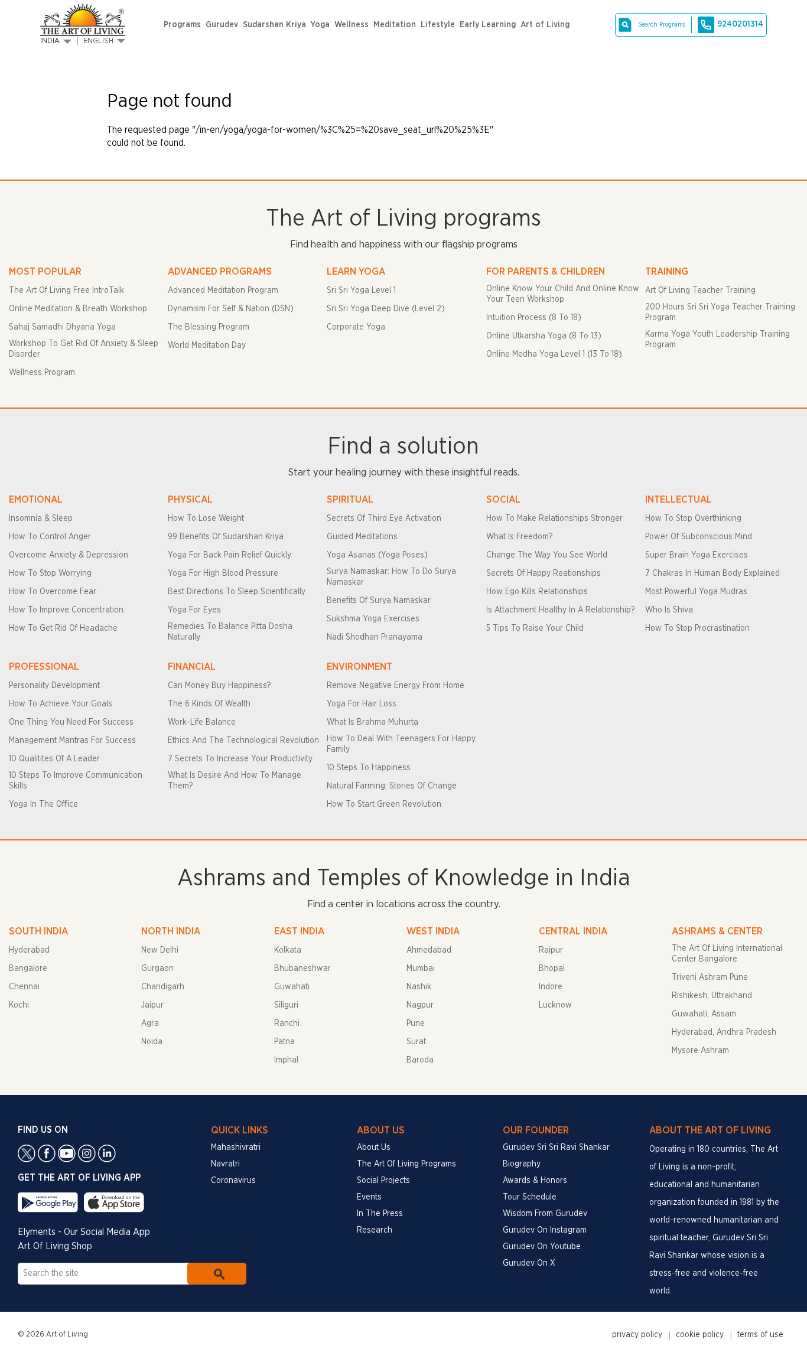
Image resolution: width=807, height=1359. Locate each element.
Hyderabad (29, 950)
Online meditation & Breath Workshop (78, 309)
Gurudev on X (529, 1263)
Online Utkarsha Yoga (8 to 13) (543, 336)
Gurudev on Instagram (545, 1230)
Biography (522, 1164)
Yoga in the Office (43, 804)
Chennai (24, 987)
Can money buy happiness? (219, 686)
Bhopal (552, 968)
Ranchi (287, 1023)
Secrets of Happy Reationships (543, 573)
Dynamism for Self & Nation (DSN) (231, 309)
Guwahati (292, 987)
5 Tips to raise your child (535, 628)
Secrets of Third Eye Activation (384, 518)
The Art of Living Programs (406, 1164)
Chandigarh (162, 987)
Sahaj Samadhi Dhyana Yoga (62, 327)
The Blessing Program (208, 327)
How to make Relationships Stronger (554, 518)
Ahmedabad (428, 950)
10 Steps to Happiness (369, 768)
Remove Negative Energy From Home (395, 686)
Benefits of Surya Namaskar (379, 601)
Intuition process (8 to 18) (533, 318)
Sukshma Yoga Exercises (373, 619)
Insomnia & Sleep (41, 518)
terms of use (760, 1335)
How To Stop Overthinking (693, 518)
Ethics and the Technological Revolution (243, 740)
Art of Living (545, 25)
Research (374, 1230)
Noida (151, 1042)
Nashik (418, 987)
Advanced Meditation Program (223, 290)
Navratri (225, 1164)
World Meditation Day (207, 345)
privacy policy (637, 1335)
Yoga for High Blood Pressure (223, 573)
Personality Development (54, 686)
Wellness (351, 25)
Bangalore (28, 968)
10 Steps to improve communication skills (75, 780)
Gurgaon (157, 968)
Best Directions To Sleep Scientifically (236, 592)
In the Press (380, 1214)
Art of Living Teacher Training (700, 290)
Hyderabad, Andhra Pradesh (724, 1032)
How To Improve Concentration (66, 610)
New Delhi (159, 950)
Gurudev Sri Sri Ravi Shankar (556, 1147)
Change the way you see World (546, 555)
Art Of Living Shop (55, 1246)
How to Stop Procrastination (697, 628)
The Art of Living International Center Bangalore (727, 953)
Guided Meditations (362, 537)
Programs (182, 25)
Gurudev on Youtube (542, 1247)
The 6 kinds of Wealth (209, 704)
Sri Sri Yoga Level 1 (361, 290)
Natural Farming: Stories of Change (392, 786)
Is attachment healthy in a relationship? (560, 610)
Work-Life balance (202, 722)
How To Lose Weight (206, 518)
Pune (415, 1023)
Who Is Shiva (669, 610)
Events (369, 1197)
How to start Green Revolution (384, 804)
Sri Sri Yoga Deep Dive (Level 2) (386, 309)
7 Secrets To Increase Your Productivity (240, 759)
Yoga (320, 25)
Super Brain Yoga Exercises (696, 555)
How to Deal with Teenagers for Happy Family (401, 744)
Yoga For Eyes (194, 610)
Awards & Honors (535, 1181)
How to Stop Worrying (50, 573)
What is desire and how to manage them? (234, 780)
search (216, 1274)
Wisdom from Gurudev (545, 1214)
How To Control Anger (50, 537)
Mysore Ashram (700, 1051)
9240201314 (740, 24)
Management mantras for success (72, 740)
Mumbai (420, 968)
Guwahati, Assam (704, 1014)
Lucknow (555, 1005)
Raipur (551, 950)
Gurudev (222, 25)
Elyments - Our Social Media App (84, 1232)
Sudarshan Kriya (274, 25)
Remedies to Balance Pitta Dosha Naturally (230, 632)
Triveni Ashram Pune (710, 977)
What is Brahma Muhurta (372, 722)
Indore (550, 987)
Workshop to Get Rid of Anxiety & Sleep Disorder (83, 349)
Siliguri (286, 1005)
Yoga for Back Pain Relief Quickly (229, 555)
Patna (284, 1042)
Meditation (394, 25)
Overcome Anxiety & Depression (68, 555)
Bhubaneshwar (302, 968)
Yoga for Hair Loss (361, 704)
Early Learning (488, 25)
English (98, 41)
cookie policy (700, 1335)
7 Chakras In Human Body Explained (712, 573)
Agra (150, 1023)
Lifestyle (438, 25)
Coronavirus (233, 1181)
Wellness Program (42, 373)
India (50, 41)
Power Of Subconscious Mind (698, 537)
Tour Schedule (530, 1197)
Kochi (19, 1005)
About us (374, 1147)
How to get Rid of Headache (63, 628)
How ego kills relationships (537, 592)
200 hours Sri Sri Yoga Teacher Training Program (720, 312)
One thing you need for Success (71, 722)
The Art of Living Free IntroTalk (66, 290)
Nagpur (420, 1005)
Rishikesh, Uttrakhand (712, 996)
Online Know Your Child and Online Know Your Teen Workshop (562, 294)
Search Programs (661, 24)
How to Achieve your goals (60, 704)
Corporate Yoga (356, 327)
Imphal (286, 1060)
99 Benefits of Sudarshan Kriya (226, 537)
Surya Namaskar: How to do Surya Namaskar (391, 577)
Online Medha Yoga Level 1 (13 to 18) (554, 354)
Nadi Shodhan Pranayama (374, 637)
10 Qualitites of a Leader (54, 759)
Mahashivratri (236, 1147)
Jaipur (152, 1005)
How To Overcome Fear (52, 592)
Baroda (420, 1060)
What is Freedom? (519, 537)
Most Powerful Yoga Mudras (696, 592)
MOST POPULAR (45, 271)
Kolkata (287, 950)
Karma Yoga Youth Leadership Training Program (717, 339)
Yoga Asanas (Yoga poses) (377, 555)
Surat (416, 1042)
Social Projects (383, 1181)
